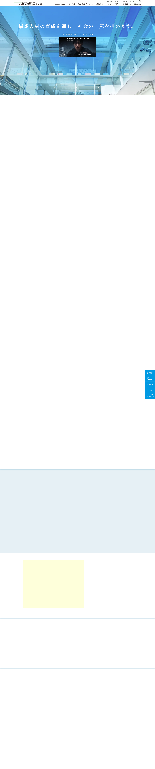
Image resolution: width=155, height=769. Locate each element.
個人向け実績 (67, 387)
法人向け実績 (88, 387)
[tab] (25, 681)
